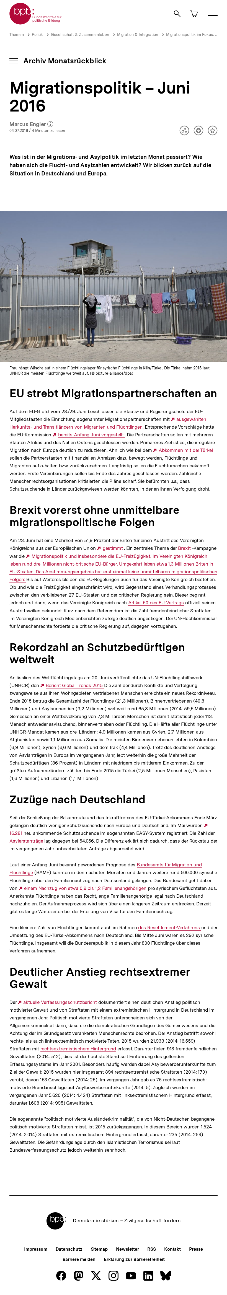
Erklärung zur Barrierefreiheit (134, 1259)
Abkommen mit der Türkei (186, 450)
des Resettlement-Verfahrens (169, 928)
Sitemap (99, 1249)
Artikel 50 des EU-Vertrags (156, 603)
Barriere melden (79, 1259)
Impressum (35, 1249)
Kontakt (172, 1249)
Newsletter (127, 1249)
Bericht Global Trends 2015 (75, 685)
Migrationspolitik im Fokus (189, 34)
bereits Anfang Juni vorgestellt (91, 435)
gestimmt (113, 548)
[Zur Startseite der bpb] (35, 23)
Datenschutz (69, 1249)
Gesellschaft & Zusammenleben (80, 34)
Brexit (185, 548)
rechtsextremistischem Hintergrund (78, 1049)
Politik (37, 34)
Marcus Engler (31, 124)
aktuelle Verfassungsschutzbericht (60, 1002)
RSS (151, 1249)
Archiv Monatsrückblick (64, 60)
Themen (16, 34)
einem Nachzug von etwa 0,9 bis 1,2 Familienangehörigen (86, 888)
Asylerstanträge (26, 841)
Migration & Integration (137, 34)
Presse (196, 1249)
